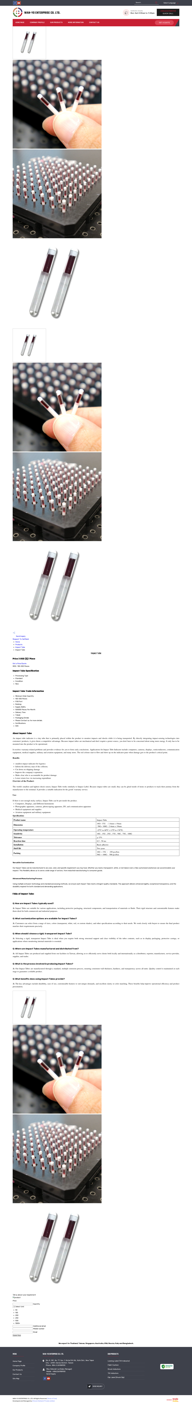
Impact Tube (20, 647)
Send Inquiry (20, 636)
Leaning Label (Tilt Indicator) (119, 1361)
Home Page (19, 22)
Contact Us (94, 22)
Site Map (16, 1379)
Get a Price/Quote (19, 664)
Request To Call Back (21, 639)
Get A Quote (164, 23)
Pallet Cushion (113, 1365)
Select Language (170, 3)
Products (18, 645)
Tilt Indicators (113, 1373)
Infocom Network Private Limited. (43, 1401)
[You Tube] (19, 4)
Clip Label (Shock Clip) (116, 1377)
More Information (76, 22)
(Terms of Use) (52, 1398)
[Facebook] (15, 4)
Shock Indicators (114, 1369)
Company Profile (37, 22)
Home (17, 642)
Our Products (56, 22)
